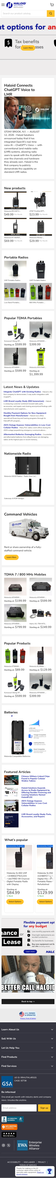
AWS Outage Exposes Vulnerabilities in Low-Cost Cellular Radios (27, 426)
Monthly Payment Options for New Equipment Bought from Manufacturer (25, 414)
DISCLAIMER (29, 1162)
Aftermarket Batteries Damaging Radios (22, 434)
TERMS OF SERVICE (28, 1165)
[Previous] (5, 877)
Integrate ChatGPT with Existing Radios (22, 391)
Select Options (15, 901)
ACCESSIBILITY (14, 1162)
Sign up (44, 1107)
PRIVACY (42, 1162)
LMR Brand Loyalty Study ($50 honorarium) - (25, 401)
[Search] (51, 13)
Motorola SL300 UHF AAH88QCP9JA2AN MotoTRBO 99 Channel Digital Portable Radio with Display (18, 879)
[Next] (50, 877)
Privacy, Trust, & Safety (28, 1018)
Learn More (28, 48)
